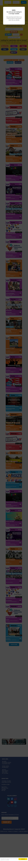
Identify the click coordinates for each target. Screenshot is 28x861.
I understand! (23, 859)
